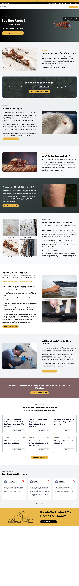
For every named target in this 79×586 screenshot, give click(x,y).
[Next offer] (69, 1)
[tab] (36, 503)
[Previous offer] (10, 1)
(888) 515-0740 (6, 3)
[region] (39, 1)
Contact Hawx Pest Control (49, 363)
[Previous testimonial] (3, 504)
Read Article (17, 430)
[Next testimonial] (76, 504)
